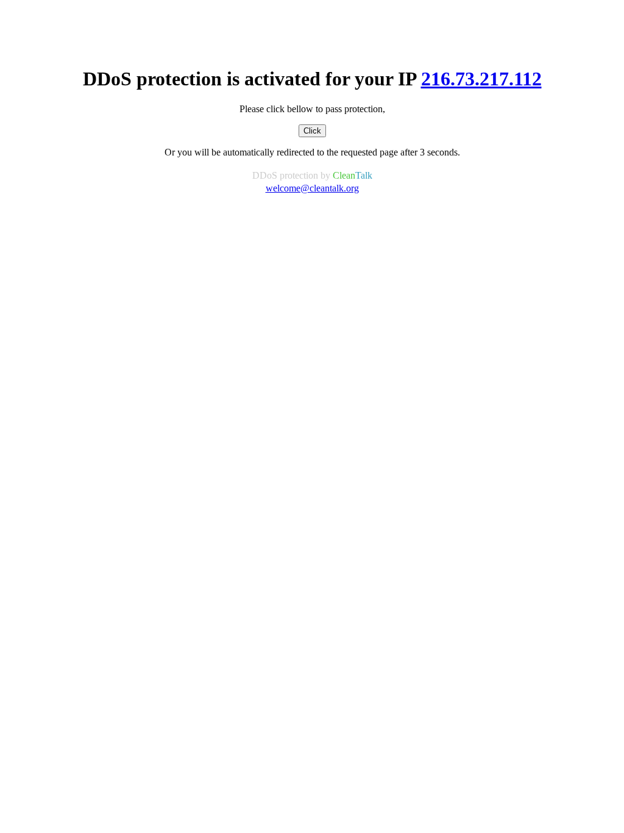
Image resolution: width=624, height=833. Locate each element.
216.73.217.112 (481, 79)
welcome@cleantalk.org (312, 188)
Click (312, 130)
